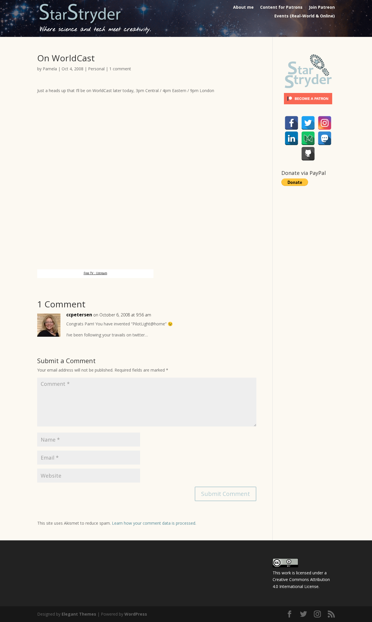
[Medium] (308, 138)
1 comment (120, 68)
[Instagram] (325, 123)
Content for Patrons (281, 7)
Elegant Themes (79, 614)
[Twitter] (308, 123)
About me (243, 7)
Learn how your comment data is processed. (154, 523)
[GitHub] (308, 154)
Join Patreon (322, 7)
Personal (96, 68)
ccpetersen (79, 314)
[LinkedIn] (291, 138)
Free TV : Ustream (95, 273)
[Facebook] (291, 123)
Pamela (50, 68)
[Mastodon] (325, 138)
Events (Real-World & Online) (304, 16)
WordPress (135, 614)
